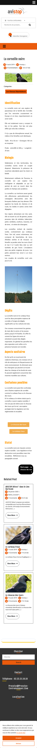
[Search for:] (18, 657)
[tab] (34, 2)
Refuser (18, 743)
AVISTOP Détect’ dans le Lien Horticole (17, 488)
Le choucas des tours (14, 595)
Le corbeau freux (13, 547)
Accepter (18, 738)
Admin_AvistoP (14, 495)
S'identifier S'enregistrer (17, 34)
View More (10, 514)
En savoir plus (20, 733)
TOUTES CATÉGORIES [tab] (14, 20)
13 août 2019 (13, 550)
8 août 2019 (10, 65)
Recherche (29, 25)
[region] (18, 734)
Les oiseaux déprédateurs (16, 92)
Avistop (22, 65)
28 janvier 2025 (14, 492)
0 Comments (13, 498)
